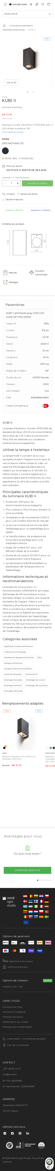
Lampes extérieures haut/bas (18, 669)
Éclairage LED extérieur (37, 685)
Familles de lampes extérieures (19, 657)
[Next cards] (12, 880)
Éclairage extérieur (13, 685)
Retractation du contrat (15, 1022)
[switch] (49, 1167)
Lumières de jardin (13, 674)
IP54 (39, 657)
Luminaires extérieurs (21, 25)
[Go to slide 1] (37, 880)
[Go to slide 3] (41, 880)
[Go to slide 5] (46, 880)
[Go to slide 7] (50, 880)
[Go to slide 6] (48, 880)
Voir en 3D (11, 82)
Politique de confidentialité (17, 1027)
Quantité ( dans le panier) (15, 177)
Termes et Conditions (14, 1012)
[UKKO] (23, 729)
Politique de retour (13, 1017)
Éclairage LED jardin (13, 691)
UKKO (4, 753)
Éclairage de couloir (35, 680)
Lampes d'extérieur (13, 663)
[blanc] (47, 748)
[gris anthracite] (54, 748)
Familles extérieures (14, 29)
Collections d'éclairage (15, 652)
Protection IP (31, 674)
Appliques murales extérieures (18, 646)
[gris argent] (51, 748)
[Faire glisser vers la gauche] (22, 92)
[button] (5, 4)
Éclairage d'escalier (13, 680)
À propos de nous (12, 1007)
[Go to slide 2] (39, 880)
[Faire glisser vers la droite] (33, 92)
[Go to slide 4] (44, 880)
